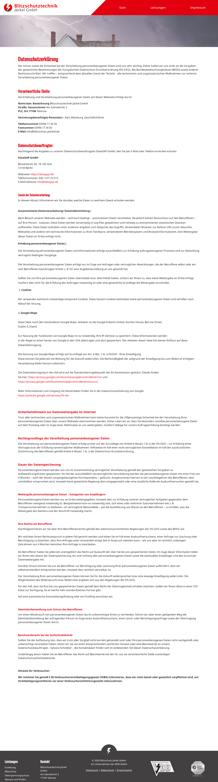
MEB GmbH (121, 764)
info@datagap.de (47, 182)
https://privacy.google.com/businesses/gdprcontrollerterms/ (65, 377)
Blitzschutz (10, 771)
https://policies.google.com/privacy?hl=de (43, 395)
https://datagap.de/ (42, 174)
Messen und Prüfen (15, 779)
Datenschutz (107, 770)
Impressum (92, 770)
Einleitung (10, 767)
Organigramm (124, 770)
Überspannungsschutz (17, 775)
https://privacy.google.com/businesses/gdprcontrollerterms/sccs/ (58, 381)
